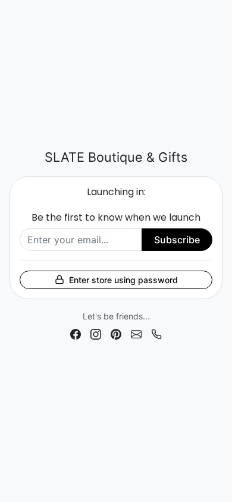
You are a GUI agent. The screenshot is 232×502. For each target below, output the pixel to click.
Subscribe (177, 240)
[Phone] (156, 333)
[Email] (136, 333)
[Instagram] (96, 333)
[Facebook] (75, 333)
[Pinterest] (116, 333)
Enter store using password (123, 280)
